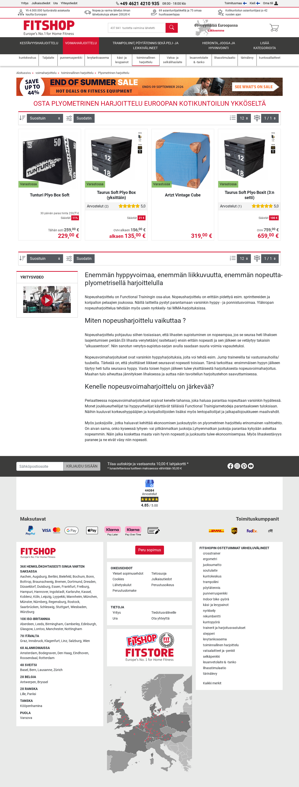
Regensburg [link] (57, 602)
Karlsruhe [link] (73, 592)
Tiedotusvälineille (163, 613)
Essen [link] (56, 587)
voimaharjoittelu (81, 43)
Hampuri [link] (26, 592)
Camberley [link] (72, 624)
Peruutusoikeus (162, 585)
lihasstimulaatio (214, 668)
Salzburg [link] (75, 641)
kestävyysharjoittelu (39, 43)
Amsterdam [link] (28, 653)
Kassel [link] (86, 592)
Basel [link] (24, 670)
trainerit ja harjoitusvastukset (224, 628)
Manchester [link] (54, 629)
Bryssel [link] (42, 682)
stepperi (209, 634)
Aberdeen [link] (27, 624)
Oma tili (268, 3)
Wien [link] (86, 641)
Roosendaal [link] (28, 658)
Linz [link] (64, 641)
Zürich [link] (58, 670)
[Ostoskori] (275, 27)
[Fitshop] (49, 27)
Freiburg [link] (83, 587)
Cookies (118, 579)
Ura (55, 3)
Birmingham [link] (54, 624)
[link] (230, 467)
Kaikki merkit (212, 683)
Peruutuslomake (124, 591)
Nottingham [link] (73, 629)
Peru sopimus (149, 550)
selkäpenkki (211, 657)
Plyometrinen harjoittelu (113, 73)
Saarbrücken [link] (29, 607)
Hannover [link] (41, 592)
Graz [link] (23, 641)
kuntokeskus (212, 576)
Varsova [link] (26, 718)
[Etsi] (172, 28)
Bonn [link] (90, 577)
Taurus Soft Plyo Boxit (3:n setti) (249, 195)
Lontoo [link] (39, 629)
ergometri (210, 559)
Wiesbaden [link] (78, 607)
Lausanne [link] (45, 670)
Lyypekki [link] (59, 597)
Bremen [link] (60, 582)
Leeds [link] (39, 624)
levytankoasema (215, 639)
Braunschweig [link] (43, 582)
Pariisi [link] (31, 694)
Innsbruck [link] (35, 641)
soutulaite (210, 571)
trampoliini (210, 582)
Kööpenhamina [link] (31, 706)
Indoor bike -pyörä (216, 599)
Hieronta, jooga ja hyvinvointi (218, 45)
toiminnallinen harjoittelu (77, 73)
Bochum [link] (79, 577)
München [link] (90, 597)
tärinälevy (210, 674)
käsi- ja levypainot (216, 605)
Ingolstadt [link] (57, 592)
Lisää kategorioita (264, 45)
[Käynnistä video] (47, 300)
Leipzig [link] (46, 597)
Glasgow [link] (26, 629)
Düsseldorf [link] (28, 587)
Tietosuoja (159, 574)
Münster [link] (26, 602)
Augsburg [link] (39, 577)
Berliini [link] (53, 577)
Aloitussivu (23, 73)
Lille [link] (23, 694)
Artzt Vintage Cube (183, 194)
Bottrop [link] (25, 582)
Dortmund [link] (75, 582)
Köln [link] (36, 597)
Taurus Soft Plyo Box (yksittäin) (116, 195)
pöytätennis (211, 588)
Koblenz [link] (26, 597)
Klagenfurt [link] (52, 641)
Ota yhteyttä (160, 618)
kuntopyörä (211, 622)
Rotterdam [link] (46, 658)
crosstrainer (212, 553)
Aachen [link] (25, 577)
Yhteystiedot (69, 3)
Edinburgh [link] (88, 624)
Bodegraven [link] (47, 653)
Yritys (24, 3)
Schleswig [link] (47, 607)
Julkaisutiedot (41, 3)
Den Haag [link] (64, 653)
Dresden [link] (90, 582)
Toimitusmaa (233, 3)
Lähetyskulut (122, 585)
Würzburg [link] (27, 612)
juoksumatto (212, 565)
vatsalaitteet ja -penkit (219, 651)
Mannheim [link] (74, 597)
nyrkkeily (209, 611)
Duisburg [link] (43, 587)
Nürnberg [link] (40, 602)
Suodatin (84, 118)
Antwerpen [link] (28, 682)
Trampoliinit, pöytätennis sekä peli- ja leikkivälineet (145, 45)
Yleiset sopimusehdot (128, 574)
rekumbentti (212, 616)
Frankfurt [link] (68, 587)
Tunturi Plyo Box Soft (49, 194)
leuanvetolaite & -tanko (219, 662)
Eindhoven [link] (80, 653)
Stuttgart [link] (62, 607)
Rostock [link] (73, 602)
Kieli (252, 3)
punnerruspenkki (215, 593)
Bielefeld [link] (65, 577)
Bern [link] (32, 670)
